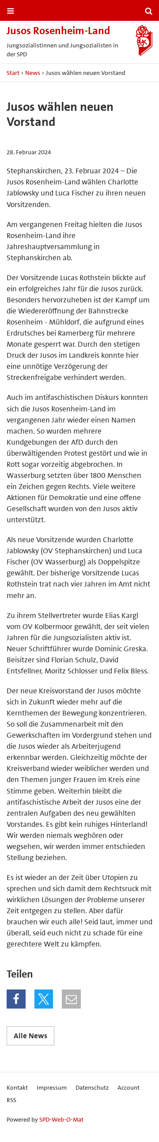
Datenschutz (92, 1087)
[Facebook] (16, 999)
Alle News (30, 1035)
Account (128, 1087)
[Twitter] (43, 999)
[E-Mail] (71, 999)
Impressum (52, 1087)
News (32, 73)
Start (13, 73)
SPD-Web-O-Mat (61, 1119)
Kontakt (17, 1087)
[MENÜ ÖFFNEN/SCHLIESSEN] (11, 11)
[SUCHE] (149, 11)
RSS (11, 1100)
